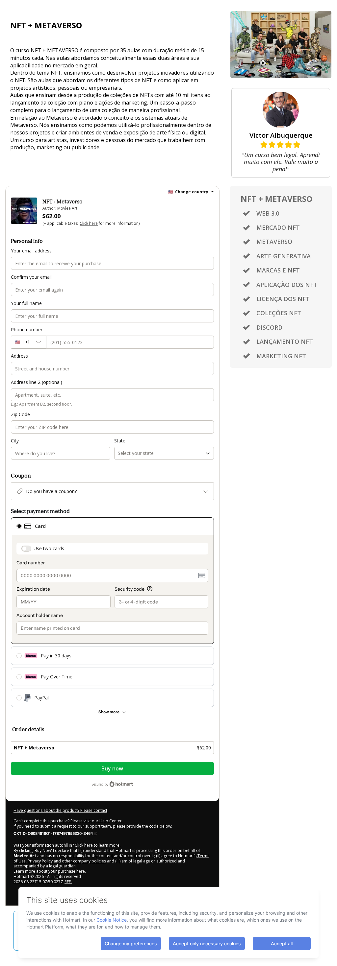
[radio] (19, 526)
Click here (89, 223)
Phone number (26, 329)
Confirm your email (31, 277)
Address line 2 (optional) (36, 382)
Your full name (26, 303)
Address (19, 356)
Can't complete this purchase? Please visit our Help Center (67, 821)
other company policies (84, 861)
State (119, 440)
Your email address (31, 250)
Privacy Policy (40, 861)
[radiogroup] (112, 612)
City (15, 440)
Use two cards (49, 548)
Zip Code (20, 414)
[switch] (26, 548)
